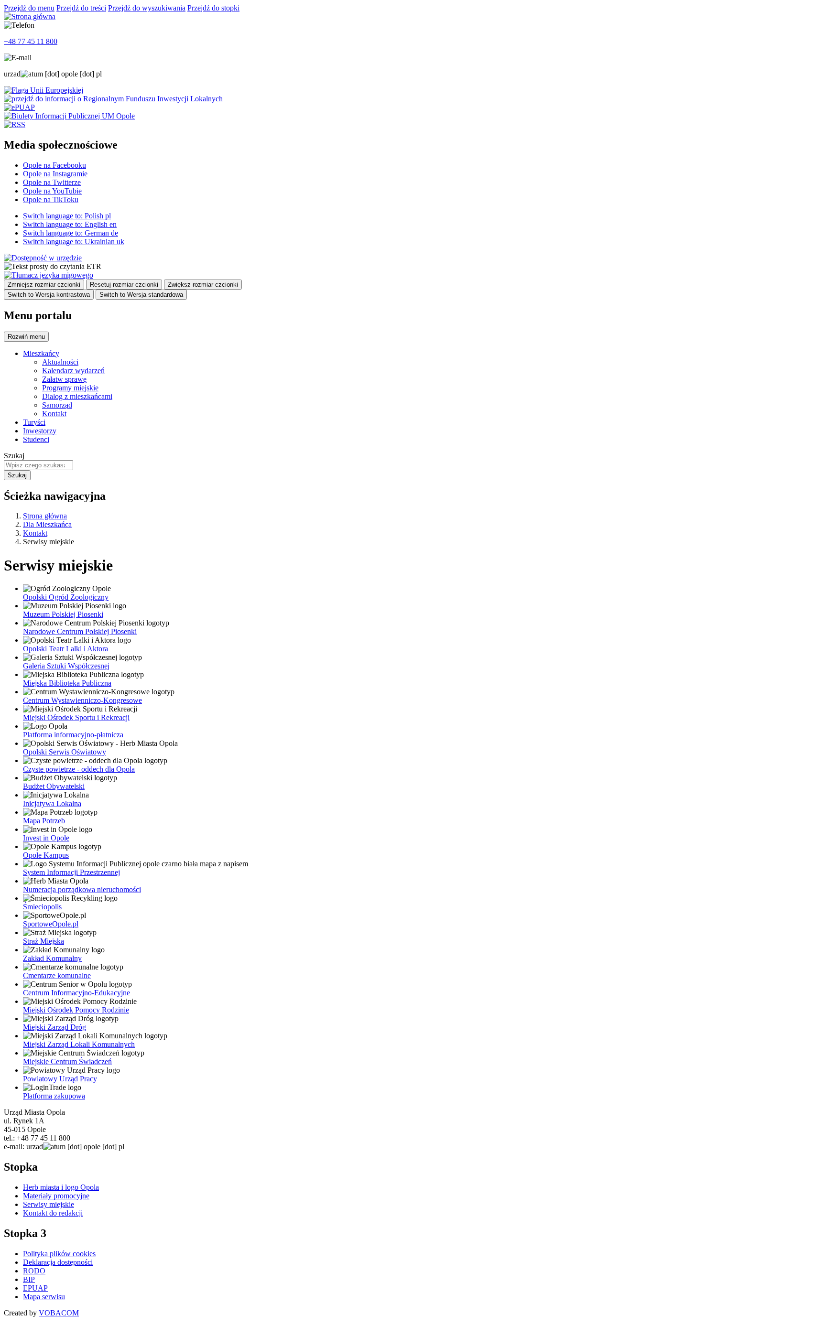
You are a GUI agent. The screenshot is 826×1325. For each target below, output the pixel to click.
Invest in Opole (46, 838)
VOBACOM (59, 1313)
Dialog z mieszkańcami (77, 396)
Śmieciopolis (42, 907)
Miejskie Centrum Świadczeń (67, 1061)
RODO (34, 1271)
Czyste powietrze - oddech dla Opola (79, 769)
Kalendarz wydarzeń (73, 370)
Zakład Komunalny (52, 958)
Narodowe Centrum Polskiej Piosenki (80, 631)
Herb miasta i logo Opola (61, 1187)
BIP (29, 1279)
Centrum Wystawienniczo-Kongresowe (82, 700)
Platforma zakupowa (54, 1096)
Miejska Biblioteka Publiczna (67, 683)
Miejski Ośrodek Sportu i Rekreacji (76, 717)
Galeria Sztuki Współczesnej (66, 666)
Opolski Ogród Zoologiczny (66, 597)
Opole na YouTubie (52, 191)
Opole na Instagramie (55, 174)
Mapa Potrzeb (44, 821)
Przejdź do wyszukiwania (146, 8)
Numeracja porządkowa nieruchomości (82, 889)
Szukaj (14, 456)
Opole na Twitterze (52, 182)
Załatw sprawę (64, 379)
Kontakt (54, 413)
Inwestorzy (39, 431)
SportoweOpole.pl (50, 924)
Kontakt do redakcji (53, 1213)
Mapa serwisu (44, 1297)
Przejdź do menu (29, 8)
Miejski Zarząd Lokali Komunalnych (79, 1044)
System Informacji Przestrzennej (71, 872)
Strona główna (45, 516)
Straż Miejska (43, 941)
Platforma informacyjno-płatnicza (73, 735)
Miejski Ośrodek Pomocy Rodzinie (76, 1010)
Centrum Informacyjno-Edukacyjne (76, 993)
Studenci (36, 439)
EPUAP (35, 1288)
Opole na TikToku (50, 199)
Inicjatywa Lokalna (52, 803)
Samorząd (57, 405)
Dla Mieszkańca (47, 524)
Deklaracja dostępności (58, 1262)
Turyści (34, 422)
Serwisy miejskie (48, 1204)
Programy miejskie (70, 388)
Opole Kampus (46, 855)
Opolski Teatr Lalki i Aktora (65, 649)
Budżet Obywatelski (54, 786)
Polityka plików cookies (59, 1254)
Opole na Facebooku (54, 165)
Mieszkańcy (41, 353)
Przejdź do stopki (213, 8)
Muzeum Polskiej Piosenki (63, 614)
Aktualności (60, 362)
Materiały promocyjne (56, 1196)
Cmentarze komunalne (57, 975)
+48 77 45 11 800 (30, 41)
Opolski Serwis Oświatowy (64, 752)
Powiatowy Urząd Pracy (60, 1079)
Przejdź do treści (81, 8)
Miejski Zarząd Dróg (54, 1027)
